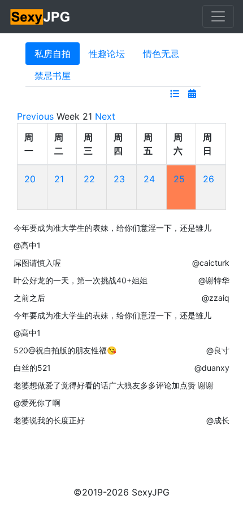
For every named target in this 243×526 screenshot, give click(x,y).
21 (59, 179)
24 (149, 179)
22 (89, 179)
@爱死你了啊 (37, 402)
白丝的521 (32, 367)
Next (105, 116)
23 (119, 179)
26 (208, 179)
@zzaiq (215, 298)
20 (30, 179)
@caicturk (210, 263)
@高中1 (27, 245)
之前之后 (29, 298)
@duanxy (211, 367)
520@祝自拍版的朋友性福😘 (65, 350)
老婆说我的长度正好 (49, 420)
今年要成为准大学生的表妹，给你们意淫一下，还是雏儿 (112, 228)
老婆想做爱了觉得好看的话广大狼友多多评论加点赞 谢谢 (114, 385)
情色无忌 (161, 53)
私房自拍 (52, 53)
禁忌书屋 (52, 75)
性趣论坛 (107, 53)
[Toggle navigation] (218, 16)
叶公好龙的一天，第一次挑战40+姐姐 (80, 280)
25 (179, 179)
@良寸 (217, 350)
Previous (35, 116)
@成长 (217, 420)
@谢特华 (213, 280)
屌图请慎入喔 (37, 263)
